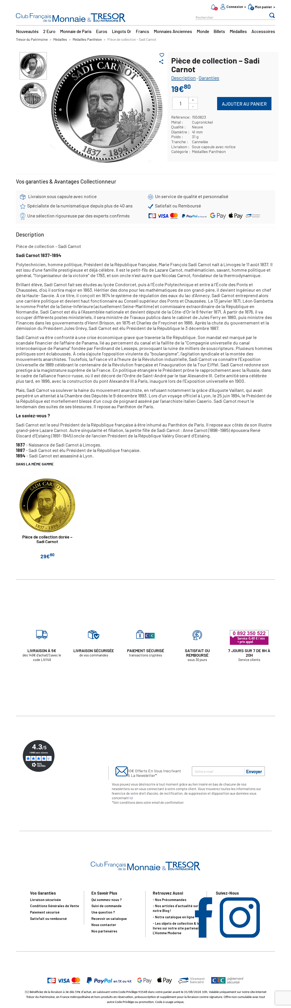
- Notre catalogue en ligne (173, 917)
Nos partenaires (104, 931)
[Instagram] (239, 936)
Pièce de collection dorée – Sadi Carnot (47, 539)
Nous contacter (103, 925)
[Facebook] (203, 936)
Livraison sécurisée (45, 900)
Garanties (208, 77)
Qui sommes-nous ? (106, 900)
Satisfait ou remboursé (48, 918)
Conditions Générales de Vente (54, 906)
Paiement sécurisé (45, 912)
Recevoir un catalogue (109, 918)
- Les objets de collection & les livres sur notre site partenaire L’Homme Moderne (177, 928)
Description (183, 77)
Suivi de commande (106, 906)
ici (131, 798)
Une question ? (103, 912)
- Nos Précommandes (169, 900)
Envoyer (254, 771)
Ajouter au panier (244, 104)
